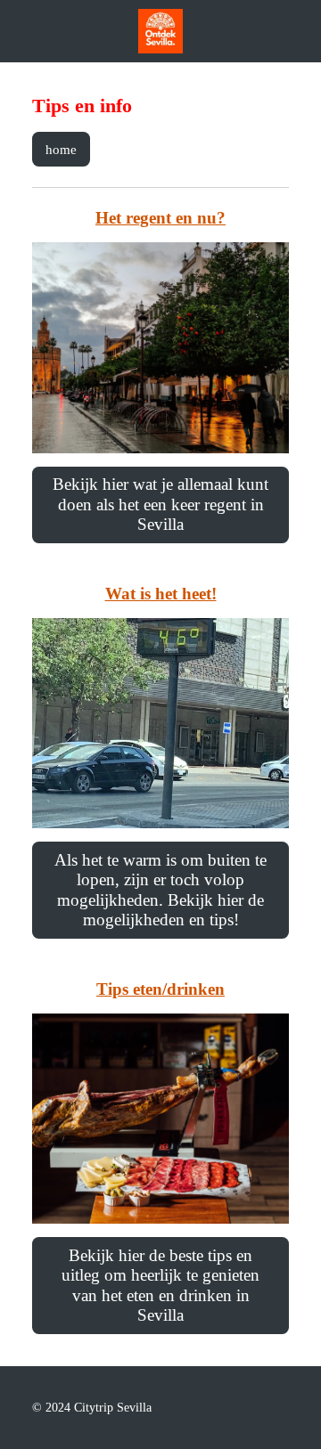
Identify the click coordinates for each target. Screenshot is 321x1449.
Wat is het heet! (161, 593)
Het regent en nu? (160, 217)
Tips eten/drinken (160, 989)
